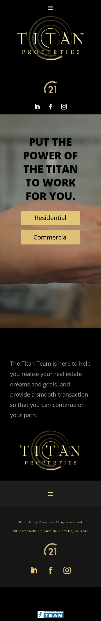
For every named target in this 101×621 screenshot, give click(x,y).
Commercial (50, 237)
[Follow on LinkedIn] (37, 106)
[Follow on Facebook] (50, 106)
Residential (50, 217)
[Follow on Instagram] (64, 106)
